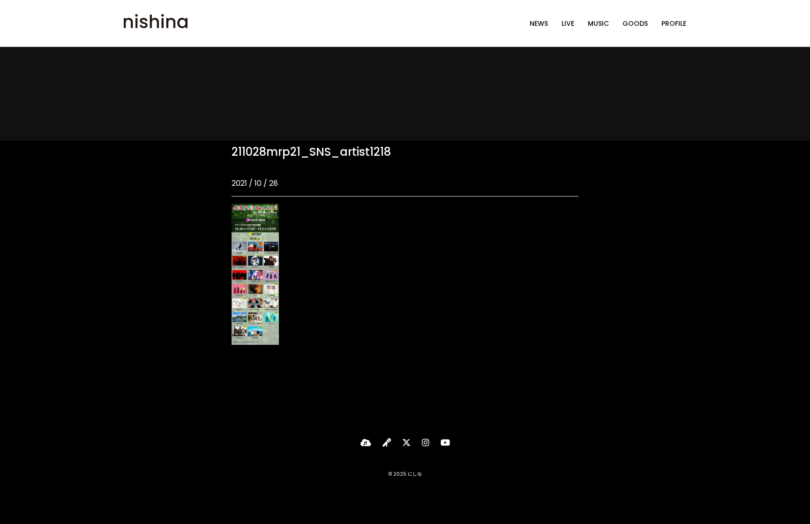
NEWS (539, 23)
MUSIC (598, 23)
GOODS (635, 23)
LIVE (568, 23)
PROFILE (673, 23)
